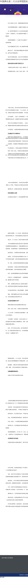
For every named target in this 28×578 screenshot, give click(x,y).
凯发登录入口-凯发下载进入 (8, 8)
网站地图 (2, 577)
